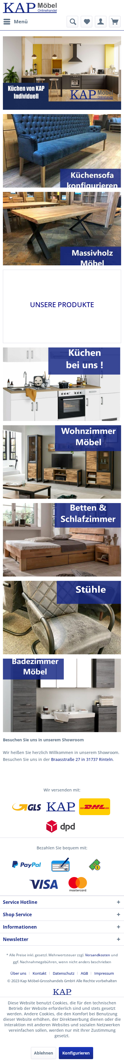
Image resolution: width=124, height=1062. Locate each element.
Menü (21, 21)
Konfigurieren (76, 1053)
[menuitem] (15, 21)
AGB (84, 973)
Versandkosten (97, 955)
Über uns (18, 973)
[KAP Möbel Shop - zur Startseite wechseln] (30, 8)
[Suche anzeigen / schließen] (72, 21)
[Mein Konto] (100, 21)
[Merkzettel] (86, 21)
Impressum (104, 973)
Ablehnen (43, 1053)
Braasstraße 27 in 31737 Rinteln (82, 759)
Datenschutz (63, 973)
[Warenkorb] (115, 21)
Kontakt (39, 973)
